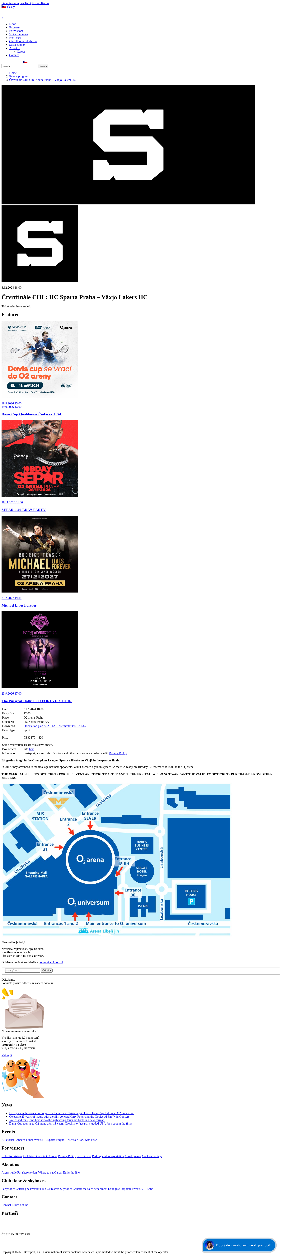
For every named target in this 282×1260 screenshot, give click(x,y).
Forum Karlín (40, 3)
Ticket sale (71, 1139)
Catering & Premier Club (31, 1188)
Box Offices (84, 1156)
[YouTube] (16, 62)
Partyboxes (8, 1188)
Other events (33, 1139)
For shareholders (27, 1172)
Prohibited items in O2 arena (40, 1156)
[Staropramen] (23, 1231)
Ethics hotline (71, 1172)
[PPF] (10, 1248)
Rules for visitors (12, 1156)
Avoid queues (133, 1156)
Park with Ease (88, 1139)
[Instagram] (7, 62)
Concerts (20, 1139)
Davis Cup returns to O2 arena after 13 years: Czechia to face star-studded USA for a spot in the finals (71, 1123)
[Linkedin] (11, 62)
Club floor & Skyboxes (23, 41)
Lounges (113, 1188)
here (31, 749)
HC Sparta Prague (53, 1139)
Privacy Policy (118, 753)
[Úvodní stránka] (11, 14)
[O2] (8, 1231)
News (12, 24)
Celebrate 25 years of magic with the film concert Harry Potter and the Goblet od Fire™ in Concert (69, 1116)
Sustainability (17, 44)
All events (8, 1139)
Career (21, 51)
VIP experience (18, 34)
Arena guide (9, 1172)
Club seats (53, 1188)
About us (14, 48)
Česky (10, 6)
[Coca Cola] (41, 1231)
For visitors (16, 30)
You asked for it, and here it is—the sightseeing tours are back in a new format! (57, 1120)
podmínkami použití (51, 962)
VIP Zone (147, 1188)
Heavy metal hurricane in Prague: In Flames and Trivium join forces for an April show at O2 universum (71, 1113)
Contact (14, 55)
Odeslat (46, 970)
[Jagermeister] (56, 1231)
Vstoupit (7, 1055)
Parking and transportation (108, 1156)
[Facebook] (3, 62)
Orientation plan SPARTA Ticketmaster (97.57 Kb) (55, 726)
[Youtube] (15, 1256)
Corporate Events (129, 1188)
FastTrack (25, 3)
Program (14, 27)
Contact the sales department (90, 1188)
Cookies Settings (152, 1156)
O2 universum (10, 3)
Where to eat (46, 1172)
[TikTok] (20, 62)
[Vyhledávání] (30, 62)
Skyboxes (66, 1188)
